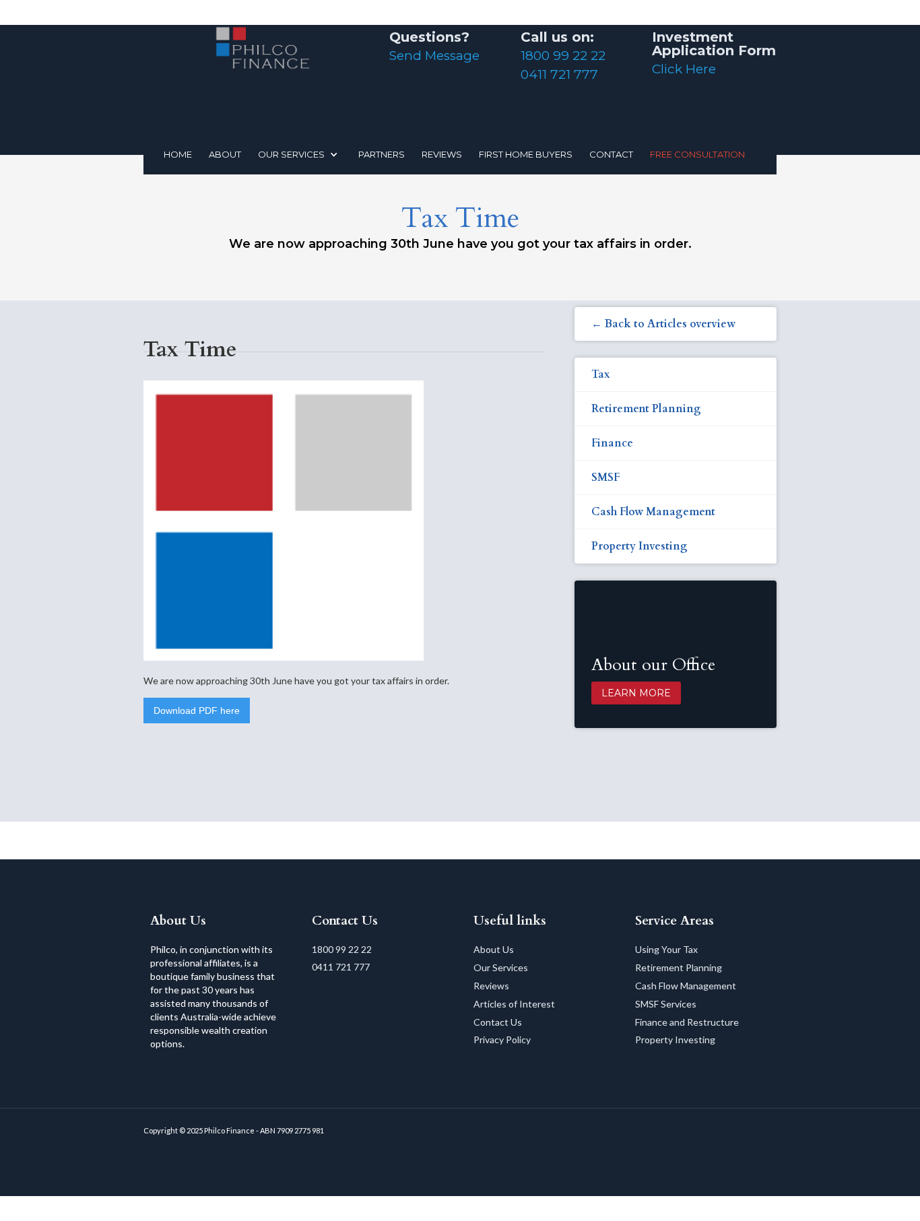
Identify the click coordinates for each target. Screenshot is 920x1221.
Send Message (434, 55)
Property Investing (639, 546)
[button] (301, 154)
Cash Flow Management (653, 511)
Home (178, 154)
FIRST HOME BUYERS (525, 154)
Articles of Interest (514, 1004)
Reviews (491, 985)
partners (381, 154)
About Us (493, 949)
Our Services (500, 967)
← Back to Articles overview (663, 324)
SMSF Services (665, 1004)
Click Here (684, 69)
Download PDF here (197, 710)
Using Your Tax (666, 949)
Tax (600, 374)
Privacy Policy (502, 1039)
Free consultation (697, 154)
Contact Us (497, 1022)
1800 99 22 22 (563, 55)
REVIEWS (442, 154)
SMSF (605, 477)
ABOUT (225, 154)
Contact (611, 154)
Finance (612, 443)
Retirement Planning (646, 408)
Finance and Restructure (687, 1022)
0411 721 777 (559, 74)
